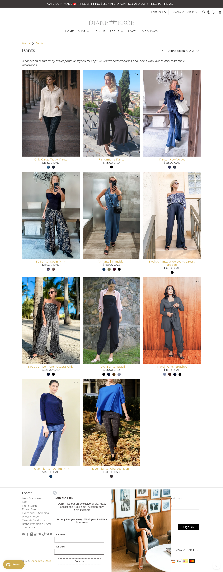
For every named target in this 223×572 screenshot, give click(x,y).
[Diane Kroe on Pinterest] (39, 535)
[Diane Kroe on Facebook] (27, 535)
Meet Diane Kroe (32, 498)
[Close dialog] (55, 493)
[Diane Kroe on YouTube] (52, 535)
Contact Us (28, 527)
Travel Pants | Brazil (111, 366)
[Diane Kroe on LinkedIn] (35, 535)
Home (26, 43)
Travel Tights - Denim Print (50, 468)
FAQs (25, 502)
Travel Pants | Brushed (172, 366)
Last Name (164, 506)
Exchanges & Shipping (35, 513)
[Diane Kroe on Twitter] (48, 535)
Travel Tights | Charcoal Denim (111, 468)
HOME (69, 31)
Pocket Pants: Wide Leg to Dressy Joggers (172, 263)
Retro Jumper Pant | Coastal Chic (50, 366)
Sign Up (188, 527)
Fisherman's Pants (111, 159)
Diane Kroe (37, 560)
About (115, 31)
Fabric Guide (29, 505)
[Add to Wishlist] (76, 74)
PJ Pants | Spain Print (50, 261)
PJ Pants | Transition (111, 261)
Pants (40, 43)
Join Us (100, 31)
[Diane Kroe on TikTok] (44, 535)
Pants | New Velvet (172, 159)
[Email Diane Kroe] (23, 535)
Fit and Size (29, 509)
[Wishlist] (213, 12)
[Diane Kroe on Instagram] (31, 535)
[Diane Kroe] (111, 22)
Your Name (59, 534)
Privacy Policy (30, 516)
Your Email (59, 547)
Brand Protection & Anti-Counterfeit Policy (48, 523)
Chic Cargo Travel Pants (50, 159)
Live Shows (149, 31)
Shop (82, 31)
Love (132, 31)
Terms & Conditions (33, 520)
